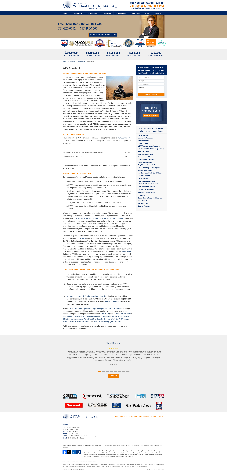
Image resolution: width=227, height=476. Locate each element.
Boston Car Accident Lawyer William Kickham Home (90, 5)
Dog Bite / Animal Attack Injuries (149, 165)
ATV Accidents (144, 178)
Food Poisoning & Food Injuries (149, 168)
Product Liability (144, 176)
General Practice (144, 206)
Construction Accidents (146, 159)
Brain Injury (142, 195)
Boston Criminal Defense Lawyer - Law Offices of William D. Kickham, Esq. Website (86, 445)
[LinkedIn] (74, 452)
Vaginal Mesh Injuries (146, 189)
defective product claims (87, 218)
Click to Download (151, 115)
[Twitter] (69, 452)
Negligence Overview (145, 154)
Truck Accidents (143, 141)
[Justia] (78, 452)
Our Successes (121, 13)
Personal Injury (143, 151)
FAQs (147, 13)
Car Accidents (143, 135)
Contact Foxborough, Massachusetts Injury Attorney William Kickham (147, 5)
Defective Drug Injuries (147, 181)
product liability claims (112, 218)
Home (65, 13)
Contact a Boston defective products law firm (87, 296)
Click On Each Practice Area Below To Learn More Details (151, 129)
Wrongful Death (143, 203)
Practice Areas (92, 13)
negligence (126, 251)
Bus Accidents (143, 143)
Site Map (153, 416)
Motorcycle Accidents (145, 138)
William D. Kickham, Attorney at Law (103, 35)
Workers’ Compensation (146, 192)
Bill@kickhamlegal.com (76, 438)
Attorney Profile (77, 13)
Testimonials (107, 13)
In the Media (135, 13)
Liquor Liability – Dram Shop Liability (151, 149)
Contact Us (157, 13)
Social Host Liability (145, 162)
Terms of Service (144, 416)
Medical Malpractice (145, 170)
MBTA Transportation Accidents (149, 146)
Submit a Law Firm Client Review (113, 382)
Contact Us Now (151, 94)
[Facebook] (65, 452)
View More (113, 376)
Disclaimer (134, 416)
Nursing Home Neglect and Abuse (150, 173)
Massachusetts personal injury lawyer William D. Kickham (96, 308)
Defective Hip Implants (147, 186)
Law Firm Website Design (154, 469)
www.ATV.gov (124, 138)
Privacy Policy (124, 416)
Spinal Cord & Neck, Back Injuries (150, 198)
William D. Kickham (78, 469)
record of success (112, 301)
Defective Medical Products (148, 184)
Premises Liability (144, 157)
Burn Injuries (142, 201)
